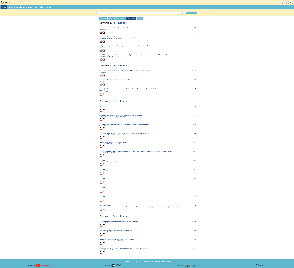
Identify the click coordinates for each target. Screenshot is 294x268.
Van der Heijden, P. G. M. (118, 117)
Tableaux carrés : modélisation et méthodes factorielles (113, 142)
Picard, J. (101, 81)
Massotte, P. (119, 38)
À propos (145, 261)
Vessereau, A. (102, 29)
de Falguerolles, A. (104, 117)
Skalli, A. (101, 47)
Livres (25, 7)
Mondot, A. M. (121, 135)
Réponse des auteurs (105, 205)
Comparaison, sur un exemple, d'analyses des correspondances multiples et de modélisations (124, 133)
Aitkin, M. (101, 153)
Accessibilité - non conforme (133, 261)
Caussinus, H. (102, 144)
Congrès (19, 7)
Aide (151, 261)
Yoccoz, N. (116, 250)
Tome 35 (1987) (131, 18)
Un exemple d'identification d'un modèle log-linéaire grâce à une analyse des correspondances (124, 124)
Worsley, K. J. (102, 126)
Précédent (103, 18)
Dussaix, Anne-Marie (104, 232)
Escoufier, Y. (110, 38)
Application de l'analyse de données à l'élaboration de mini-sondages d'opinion (120, 37)
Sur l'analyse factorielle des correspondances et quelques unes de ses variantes (120, 115)
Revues (4, 7)
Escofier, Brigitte (113, 56)
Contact (169, 261)
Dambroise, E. (102, 38)
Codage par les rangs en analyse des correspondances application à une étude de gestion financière (125, 46)
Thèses (42, 7)
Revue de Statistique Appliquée (117, 18)
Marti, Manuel (112, 162)
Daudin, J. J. (102, 171)
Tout (179, 13)
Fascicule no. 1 (120, 22)
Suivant (140, 18)
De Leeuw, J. (102, 180)
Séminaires (11, 7)
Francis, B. (109, 153)
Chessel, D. (102, 250)
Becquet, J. (124, 241)
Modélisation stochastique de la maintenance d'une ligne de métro (116, 239)
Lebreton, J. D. (109, 250)
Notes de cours (33, 7)
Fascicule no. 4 (120, 216)
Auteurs (48, 7)
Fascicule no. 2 (120, 65)
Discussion (102, 160)
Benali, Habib (102, 56)
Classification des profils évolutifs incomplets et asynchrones (115, 79)
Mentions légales (160, 261)
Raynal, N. (118, 153)
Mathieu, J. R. (111, 135)
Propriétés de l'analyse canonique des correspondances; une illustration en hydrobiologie (123, 248)
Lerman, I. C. (102, 92)
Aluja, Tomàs (102, 162)
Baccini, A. (102, 135)
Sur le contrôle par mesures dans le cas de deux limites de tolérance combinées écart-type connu (125, 70)
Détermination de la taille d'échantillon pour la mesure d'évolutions (117, 230)
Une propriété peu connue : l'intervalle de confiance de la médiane (116, 28)
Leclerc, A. (102, 198)
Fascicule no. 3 (120, 101)
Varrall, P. (118, 241)
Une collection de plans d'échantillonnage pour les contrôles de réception (118, 221)
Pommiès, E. (112, 241)
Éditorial (101, 106)
